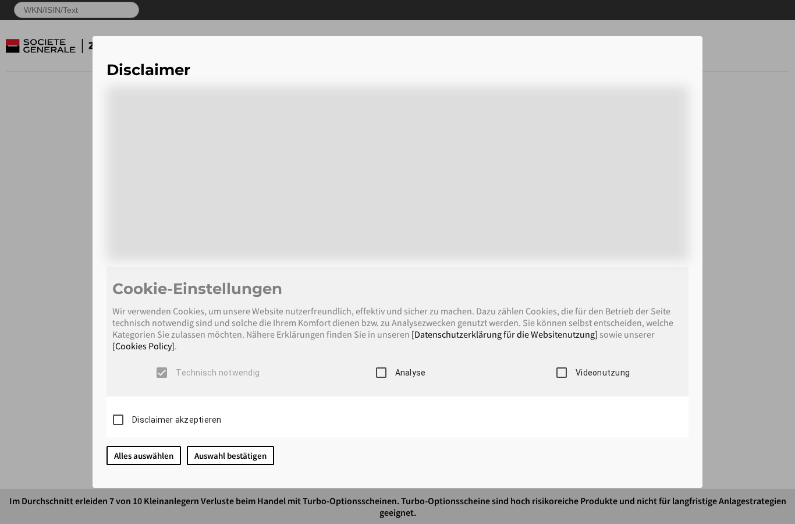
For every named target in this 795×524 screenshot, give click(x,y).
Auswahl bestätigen (230, 455)
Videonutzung (603, 372)
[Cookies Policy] (143, 346)
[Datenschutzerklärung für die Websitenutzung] (504, 334)
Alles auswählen (143, 455)
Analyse (410, 372)
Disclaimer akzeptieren (177, 419)
